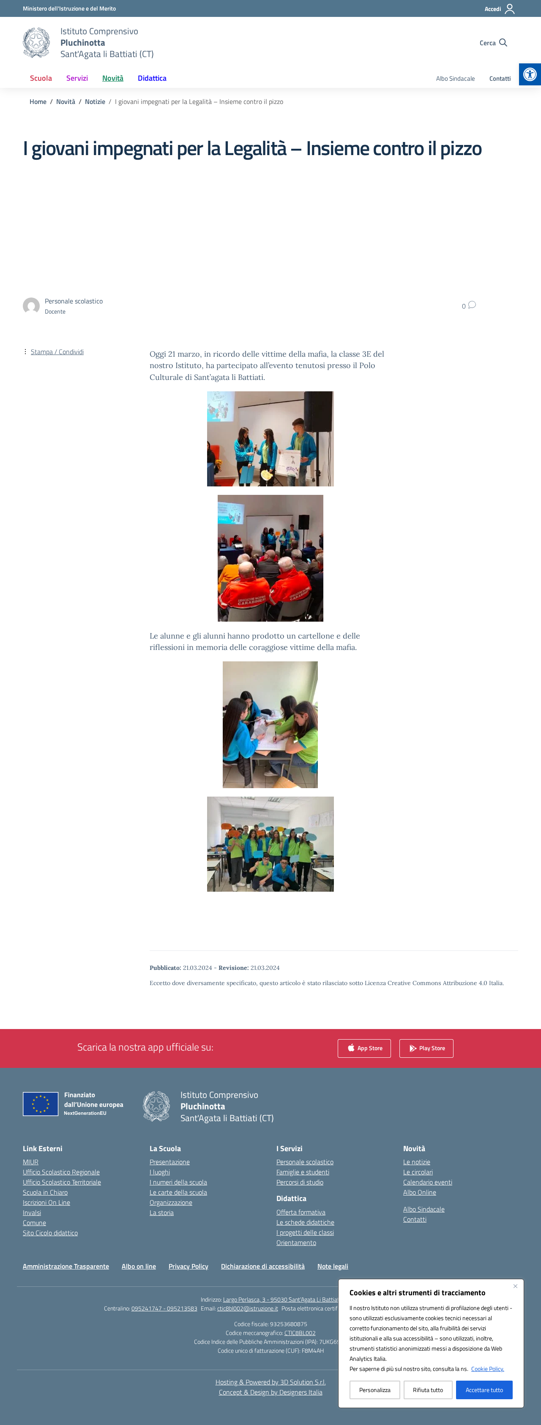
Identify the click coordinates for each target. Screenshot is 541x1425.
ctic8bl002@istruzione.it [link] (247, 1308)
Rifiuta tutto (428, 1389)
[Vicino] (515, 1286)
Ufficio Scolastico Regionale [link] (61, 1172)
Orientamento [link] (296, 1242)
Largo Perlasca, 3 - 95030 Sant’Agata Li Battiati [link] (282, 1299)
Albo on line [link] (139, 1266)
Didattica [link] (152, 78)
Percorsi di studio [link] (299, 1182)
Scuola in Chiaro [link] (45, 1192)
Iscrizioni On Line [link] (46, 1202)
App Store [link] (369, 1047)
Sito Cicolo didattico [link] (50, 1233)
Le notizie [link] (416, 1162)
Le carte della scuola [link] (178, 1192)
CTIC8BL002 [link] (300, 1332)
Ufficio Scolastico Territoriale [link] (62, 1182)
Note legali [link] (332, 1266)
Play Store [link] (431, 1047)
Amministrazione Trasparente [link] (66, 1266)
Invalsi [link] (32, 1212)
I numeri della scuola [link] (178, 1182)
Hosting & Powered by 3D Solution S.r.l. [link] (271, 1382)
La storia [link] (162, 1212)
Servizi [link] (77, 78)
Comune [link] (34, 1223)
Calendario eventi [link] (427, 1182)
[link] (530, 74)
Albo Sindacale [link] (455, 78)
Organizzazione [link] (171, 1202)
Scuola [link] (41, 78)
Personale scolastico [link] (304, 1162)
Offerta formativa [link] (300, 1212)
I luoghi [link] (160, 1172)
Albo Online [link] (419, 1192)
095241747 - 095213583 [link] (164, 1308)
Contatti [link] (500, 78)
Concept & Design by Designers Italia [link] (270, 1392)
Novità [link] (112, 78)
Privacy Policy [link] (188, 1266)
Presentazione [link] (170, 1162)
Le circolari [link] (418, 1172)
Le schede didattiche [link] (305, 1222)
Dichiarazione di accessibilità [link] (263, 1266)
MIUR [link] (30, 1162)
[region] (431, 1343)
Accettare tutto (484, 1389)
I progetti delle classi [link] (305, 1232)
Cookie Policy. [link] (487, 1368)
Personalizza (375, 1389)
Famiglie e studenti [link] (302, 1172)
